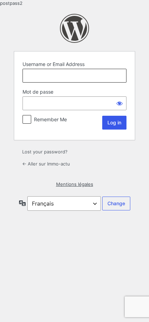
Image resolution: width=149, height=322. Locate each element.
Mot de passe (38, 92)
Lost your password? (45, 151)
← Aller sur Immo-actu (46, 164)
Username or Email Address (54, 64)
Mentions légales (74, 184)
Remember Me (50, 119)
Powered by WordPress (74, 28)
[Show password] (119, 103)
